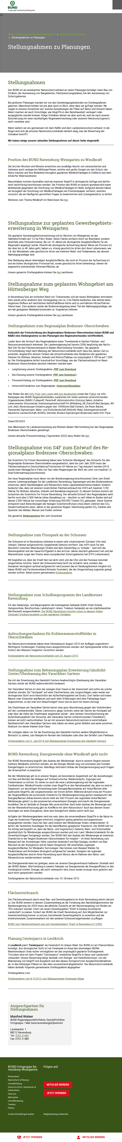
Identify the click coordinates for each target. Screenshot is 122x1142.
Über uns (12, 1094)
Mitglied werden (93, 1137)
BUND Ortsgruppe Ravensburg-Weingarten (31, 34)
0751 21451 (22, 1035)
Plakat (92, 393)
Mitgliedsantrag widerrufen (56, 1114)
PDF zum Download (65, 380)
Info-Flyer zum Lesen (41, 393)
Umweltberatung (15, 1101)
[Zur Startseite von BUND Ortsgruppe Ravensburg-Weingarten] (12, 5)
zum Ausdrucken (67, 393)
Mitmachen (13, 1097)
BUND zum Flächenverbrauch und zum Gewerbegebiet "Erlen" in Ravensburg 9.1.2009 (55, 924)
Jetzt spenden (32, 1137)
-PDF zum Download (64, 369)
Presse (11, 1108)
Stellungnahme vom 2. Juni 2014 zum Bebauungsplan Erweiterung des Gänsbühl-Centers (57, 741)
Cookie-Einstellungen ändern (21, 1114)
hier (66, 199)
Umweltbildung (15, 1083)
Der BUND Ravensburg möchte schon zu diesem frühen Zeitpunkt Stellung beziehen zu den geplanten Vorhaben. (55, 613)
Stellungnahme (31, 515)
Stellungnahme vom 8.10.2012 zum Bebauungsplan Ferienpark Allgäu (46, 978)
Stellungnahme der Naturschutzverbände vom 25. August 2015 (43, 655)
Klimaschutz (13, 1076)
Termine (11, 1104)
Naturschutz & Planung (72, 34)
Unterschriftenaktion (68, 385)
